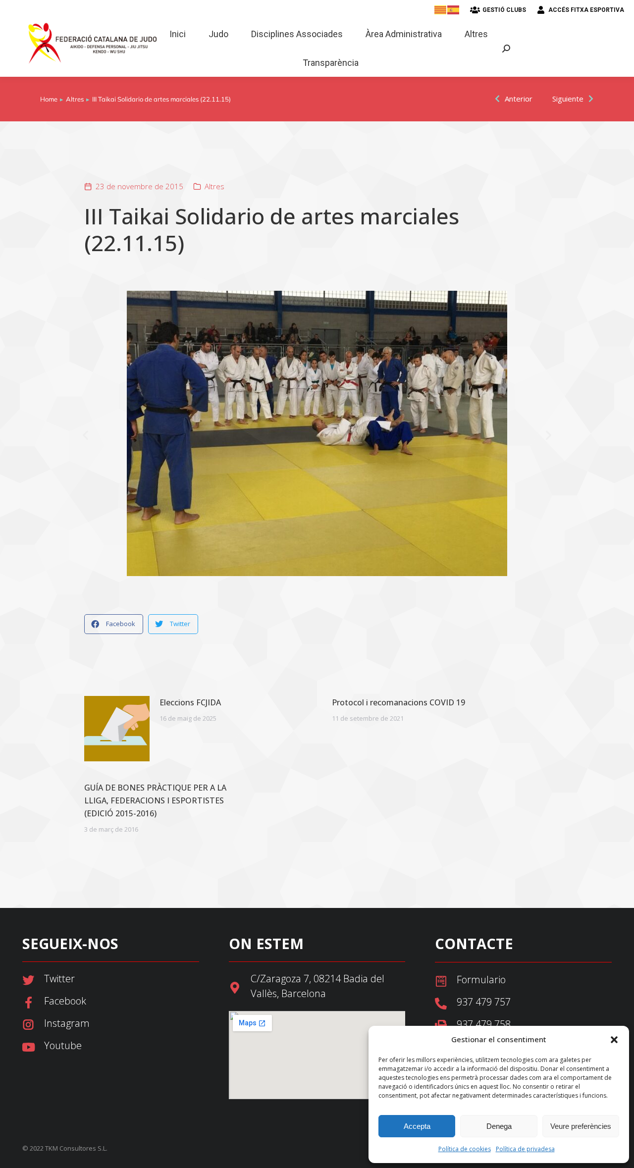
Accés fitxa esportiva (586, 9)
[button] (614, 1040)
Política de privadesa (525, 1149)
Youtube (63, 1045)
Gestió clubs (504, 9)
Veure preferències (580, 1126)
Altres (214, 186)
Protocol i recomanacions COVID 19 (398, 702)
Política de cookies (464, 1149)
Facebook (65, 1001)
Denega (499, 1126)
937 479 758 (484, 1024)
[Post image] (117, 728)
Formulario (481, 979)
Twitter (59, 978)
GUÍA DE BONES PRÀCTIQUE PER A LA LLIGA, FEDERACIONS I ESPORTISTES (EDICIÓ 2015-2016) (155, 800)
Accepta (417, 1126)
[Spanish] (453, 9)
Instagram (67, 1023)
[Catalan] (440, 9)
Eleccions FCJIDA (190, 702)
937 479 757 (484, 1002)
